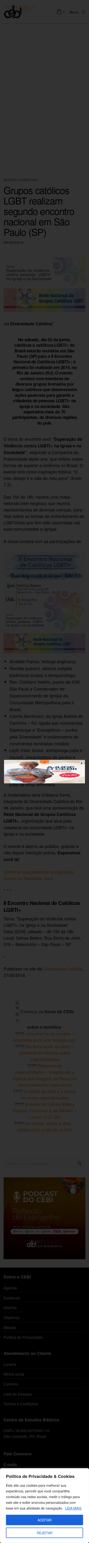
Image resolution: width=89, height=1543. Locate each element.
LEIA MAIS (73, 1508)
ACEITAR (44, 1520)
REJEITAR (44, 1532)
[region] (44, 1505)
